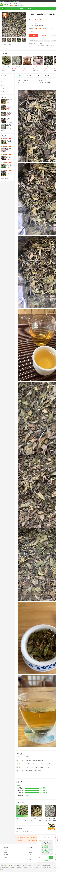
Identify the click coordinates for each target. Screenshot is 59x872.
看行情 (30, 854)
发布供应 (31, 857)
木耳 (3, 81)
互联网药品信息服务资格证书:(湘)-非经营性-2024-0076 (10, 867)
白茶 (3, 78)
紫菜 (3, 91)
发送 (51, 857)
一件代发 (31, 859)
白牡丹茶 (22, 831)
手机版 (2, 1)
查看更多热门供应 (4, 178)
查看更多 (3, 130)
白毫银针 (18, 831)
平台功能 (6, 852)
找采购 (30, 852)
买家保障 (6, 857)
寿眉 (28, 831)
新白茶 (31, 831)
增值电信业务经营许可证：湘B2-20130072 (42, 865)
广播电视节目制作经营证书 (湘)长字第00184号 (30, 867)
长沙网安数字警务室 (29, 865)
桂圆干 (4, 84)
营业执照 (52, 865)
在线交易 (6, 854)
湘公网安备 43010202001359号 (16, 865)
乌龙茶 (4, 88)
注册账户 (6, 850)
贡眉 (26, 831)
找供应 (30, 850)
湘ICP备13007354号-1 (4, 865)
